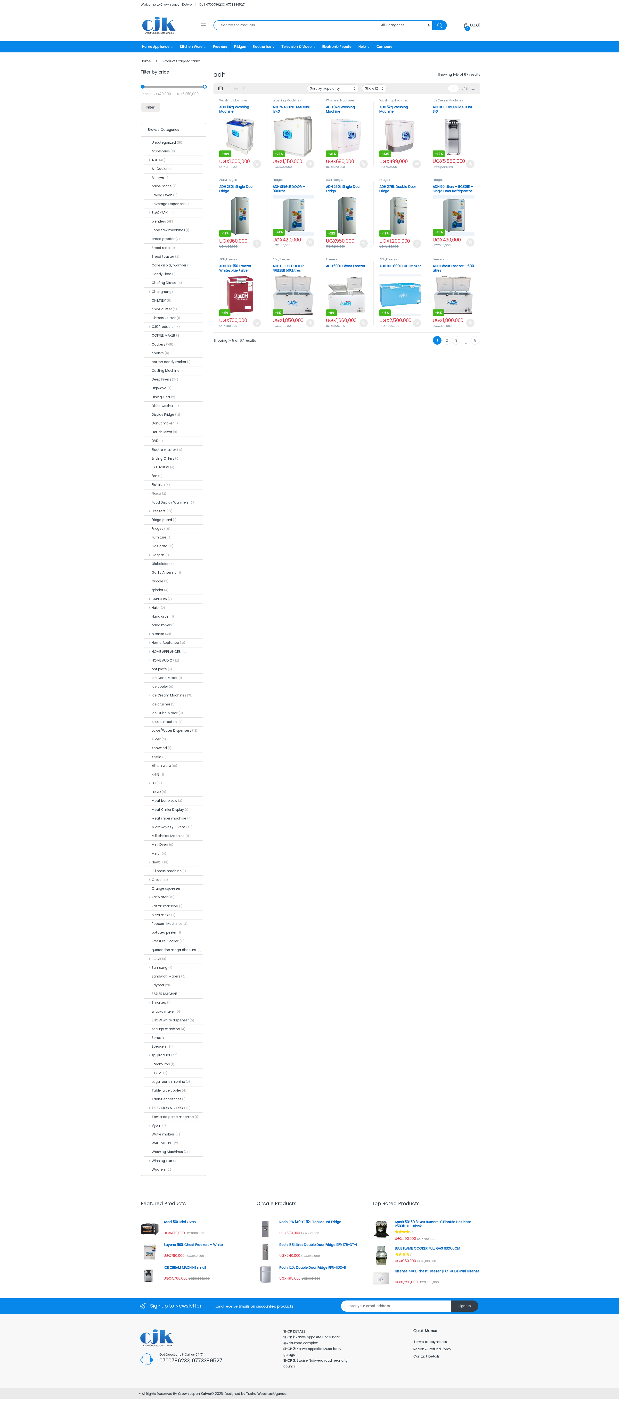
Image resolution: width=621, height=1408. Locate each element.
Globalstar (163, 563)
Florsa (159, 493)
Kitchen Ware (191, 46)
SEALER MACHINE (167, 993)
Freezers (220, 46)
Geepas (160, 555)
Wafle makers (166, 1134)
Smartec (161, 1002)
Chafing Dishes (167, 282)
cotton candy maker (171, 361)
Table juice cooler (169, 1090)
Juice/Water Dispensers (174, 730)
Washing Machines (233, 100)
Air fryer (161, 177)
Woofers (162, 1169)
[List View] (236, 88)
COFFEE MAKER (166, 335)
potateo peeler (166, 932)
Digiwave (162, 388)
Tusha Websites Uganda (265, 1393)
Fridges (240, 46)
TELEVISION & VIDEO (171, 1107)
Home (146, 61)
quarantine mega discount (177, 949)
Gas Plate (162, 546)
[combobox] (295, 25)
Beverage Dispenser (170, 203)
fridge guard (164, 519)
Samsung (162, 967)
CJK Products (166, 326)
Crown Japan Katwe (194, 1393)
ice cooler (162, 686)
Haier (158, 607)
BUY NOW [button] (257, 164)
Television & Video (296, 46)
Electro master (167, 449)
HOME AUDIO (165, 660)
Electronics (262, 46)
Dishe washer (165, 405)
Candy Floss (164, 274)
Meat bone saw (167, 800)
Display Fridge (166, 414)
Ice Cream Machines (448, 100)
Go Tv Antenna (166, 572)
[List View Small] (244, 88)
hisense (161, 633)
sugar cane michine (171, 1081)
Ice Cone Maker (167, 677)
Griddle (160, 581)
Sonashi (161, 1037)
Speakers (162, 1046)
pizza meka (163, 914)
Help (362, 46)
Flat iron (161, 484)
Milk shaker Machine (170, 835)
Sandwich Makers (168, 976)
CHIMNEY (161, 300)
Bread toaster (165, 256)
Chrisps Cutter (166, 317)
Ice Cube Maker (167, 713)
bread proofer (166, 238)
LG (157, 783)
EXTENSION (163, 467)
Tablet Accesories (169, 1099)
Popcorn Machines (169, 923)
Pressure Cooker (168, 941)
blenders (162, 221)
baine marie (164, 186)
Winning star (165, 1160)
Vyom (159, 1125)
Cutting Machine (168, 370)
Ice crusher (163, 704)
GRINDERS (162, 598)
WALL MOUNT (165, 1143)
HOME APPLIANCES (170, 651)
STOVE (159, 1072)
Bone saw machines (170, 230)
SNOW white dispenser (173, 1020)
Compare (384, 46)
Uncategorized (167, 142)
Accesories (163, 151)
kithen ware (164, 765)
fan (157, 475)
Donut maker (165, 423)
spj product (165, 1055)
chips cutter (164, 309)
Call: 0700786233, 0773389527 (222, 4)
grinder (160, 590)
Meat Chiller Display (170, 809)
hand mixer (163, 625)
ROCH (159, 958)
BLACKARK (163, 212)
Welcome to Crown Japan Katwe (166, 4)
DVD (157, 440)
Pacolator (163, 897)
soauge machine (168, 1029)
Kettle (159, 756)
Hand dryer (163, 616)
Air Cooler (162, 168)
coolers (160, 353)
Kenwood (161, 747)
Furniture (162, 537)
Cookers (162, 344)
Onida (160, 879)
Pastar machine (167, 906)
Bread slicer (163, 247)
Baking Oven (165, 195)
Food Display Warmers (173, 502)
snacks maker (166, 1011)
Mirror (159, 853)
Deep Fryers (165, 379)
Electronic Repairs (336, 46)
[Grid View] (220, 88)
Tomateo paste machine (175, 1116)
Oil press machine (169, 871)
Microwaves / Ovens (172, 827)
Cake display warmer (171, 265)
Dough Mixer (164, 432)
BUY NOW (416, 164)
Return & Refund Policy (432, 1349)
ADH (222, 180)
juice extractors (167, 721)
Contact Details (427, 1356)
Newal (160, 862)
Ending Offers (166, 458)
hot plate (162, 669)
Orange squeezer (168, 888)
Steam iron (163, 1064)
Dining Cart (163, 397)
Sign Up (464, 1305)
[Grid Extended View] (228, 88)
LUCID (159, 791)
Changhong (165, 291)
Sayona (161, 985)
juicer (159, 739)
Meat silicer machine (172, 818)
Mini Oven (162, 844)
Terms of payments (430, 1341)
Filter (151, 107)
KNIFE (158, 774)
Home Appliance (156, 46)
